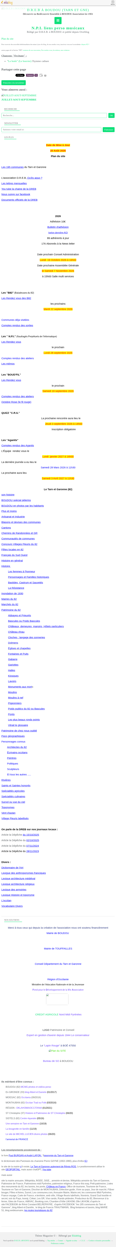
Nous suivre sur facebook (15, 194)
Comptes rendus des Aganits (17, 445)
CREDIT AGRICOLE (47, 1014)
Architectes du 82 (17, 747)
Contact (60, 1241)
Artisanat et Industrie (13, 516)
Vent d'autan (8, 813)
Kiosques (13, 675)
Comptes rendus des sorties (17, 325)
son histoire (7, 494)
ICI (85, 1161)
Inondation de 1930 (12, 593)
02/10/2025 (32, 840)
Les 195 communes (12, 167)
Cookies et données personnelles (99, 1241)
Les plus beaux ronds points (24, 719)
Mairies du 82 (9, 599)
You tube (46, 1169)
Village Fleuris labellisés (15, 818)
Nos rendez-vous (46, 50)
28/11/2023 (32, 851)
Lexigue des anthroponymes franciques (23, 873)
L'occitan (6, 900)
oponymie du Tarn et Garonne (58, 1155)
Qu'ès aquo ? (34, 177)
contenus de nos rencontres (31, 50)
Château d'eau (16, 632)
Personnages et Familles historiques (28, 577)
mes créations (65, 50)
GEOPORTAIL (13, 1169)
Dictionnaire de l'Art (12, 867)
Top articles (51, 1241)
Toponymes (7, 807)
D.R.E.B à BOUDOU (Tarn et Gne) (58, 10)
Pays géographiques (13, 736)
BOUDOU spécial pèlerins (16, 500)
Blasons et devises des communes (21, 522)
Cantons (6, 527)
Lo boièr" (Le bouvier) (19, 61)
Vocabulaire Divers (12, 906)
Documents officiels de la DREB (19, 199)
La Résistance (16, 588)
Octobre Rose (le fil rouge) (16, 402)
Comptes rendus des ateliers (17, 396)
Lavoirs (12, 681)
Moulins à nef (15, 697)
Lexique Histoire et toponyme (17, 895)
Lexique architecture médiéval (18, 878)
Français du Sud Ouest (14, 555)
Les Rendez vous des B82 (16, 298)
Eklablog (76, 1235)
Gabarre (12, 659)
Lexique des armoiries (13, 889)
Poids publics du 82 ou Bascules (26, 708)
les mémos (56, 50)
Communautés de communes (18, 538)
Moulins (12, 692)
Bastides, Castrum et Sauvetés (25, 582)
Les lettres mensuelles (14, 183)
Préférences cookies (57, 1243)
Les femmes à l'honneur (21, 571)
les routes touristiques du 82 (38, 1210)
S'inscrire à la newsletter (13, 83)
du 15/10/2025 (31, 834)
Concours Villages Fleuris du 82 (19, 544)
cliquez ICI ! (85, 44)
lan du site (8, 38)
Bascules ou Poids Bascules (24, 621)
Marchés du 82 (9, 604)
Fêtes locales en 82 (12, 549)
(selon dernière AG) (58, 232)
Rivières (6, 780)
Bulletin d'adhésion (58, 227)
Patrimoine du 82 (11, 610)
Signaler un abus (72, 1241)
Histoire (6, 566)
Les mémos (8, 363)
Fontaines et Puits (18, 653)
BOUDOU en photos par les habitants (22, 505)
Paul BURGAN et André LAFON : (25, 1155)
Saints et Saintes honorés (15, 785)
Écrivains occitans (17, 752)
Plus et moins (9, 511)
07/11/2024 (32, 845)
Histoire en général (12, 560)
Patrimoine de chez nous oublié (19, 730)
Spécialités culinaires (13, 796)
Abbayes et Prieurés (19, 615)
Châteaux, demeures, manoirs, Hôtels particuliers (36, 626)
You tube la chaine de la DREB (18, 189)
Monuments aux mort (20, 686)
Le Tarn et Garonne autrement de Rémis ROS (53, 1166)
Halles (11, 670)
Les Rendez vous (11, 341)
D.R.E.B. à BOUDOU (21, 1241)
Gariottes (13, 664)
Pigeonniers (15, 703)
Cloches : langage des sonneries (26, 637)
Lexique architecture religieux (18, 884)
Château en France (56, 1186)
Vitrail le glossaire (18, 725)
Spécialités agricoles (13, 791)
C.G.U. (83, 1241)
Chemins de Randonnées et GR (19, 533)
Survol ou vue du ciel (13, 802)
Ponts (11, 714)
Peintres (11, 758)
